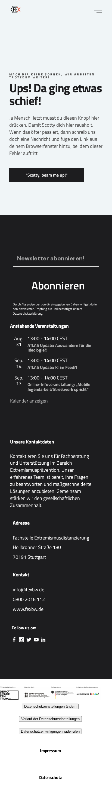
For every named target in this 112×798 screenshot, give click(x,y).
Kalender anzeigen (29, 400)
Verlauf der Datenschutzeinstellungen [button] (50, 719)
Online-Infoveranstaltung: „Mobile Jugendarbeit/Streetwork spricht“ (58, 386)
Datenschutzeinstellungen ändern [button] (50, 706)
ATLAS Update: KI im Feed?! (52, 367)
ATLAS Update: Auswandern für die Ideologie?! (59, 347)
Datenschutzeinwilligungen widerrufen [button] (50, 731)
